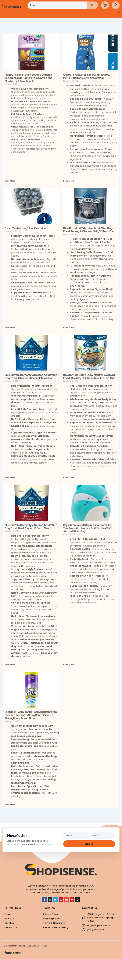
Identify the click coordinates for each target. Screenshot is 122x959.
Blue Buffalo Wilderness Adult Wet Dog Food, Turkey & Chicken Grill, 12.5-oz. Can (88, 230)
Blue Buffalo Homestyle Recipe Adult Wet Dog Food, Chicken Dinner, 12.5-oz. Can (30, 376)
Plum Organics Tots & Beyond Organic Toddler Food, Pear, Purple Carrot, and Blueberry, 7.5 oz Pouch (28, 78)
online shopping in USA (81, 885)
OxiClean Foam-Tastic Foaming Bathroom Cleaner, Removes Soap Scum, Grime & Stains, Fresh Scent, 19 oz (30, 715)
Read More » (10, 181)
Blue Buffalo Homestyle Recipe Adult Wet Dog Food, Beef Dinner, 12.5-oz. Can (30, 526)
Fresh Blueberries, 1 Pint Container (25, 228)
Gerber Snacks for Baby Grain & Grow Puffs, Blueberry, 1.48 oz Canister (86, 76)
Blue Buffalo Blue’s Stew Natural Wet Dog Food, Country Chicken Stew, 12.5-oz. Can (89, 376)
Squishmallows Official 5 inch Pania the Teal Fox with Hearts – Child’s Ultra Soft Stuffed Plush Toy (87, 528)
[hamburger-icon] (118, 12)
